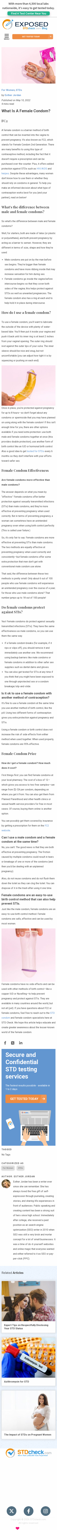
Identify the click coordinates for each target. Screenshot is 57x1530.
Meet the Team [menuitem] (28, 1501)
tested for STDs (35, 451)
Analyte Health (45, 1528)
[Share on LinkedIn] (21, 1043)
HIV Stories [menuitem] (28, 1484)
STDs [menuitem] (28, 1472)
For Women (8, 1168)
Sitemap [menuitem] (28, 1495)
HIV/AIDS (42, 168)
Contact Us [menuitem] (28, 1490)
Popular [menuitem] (28, 1467)
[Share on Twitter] (5, 1043)
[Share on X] (13, 1043)
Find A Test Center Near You (28, 13)
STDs (20, 1168)
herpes (5, 173)
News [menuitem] (28, 1478)
